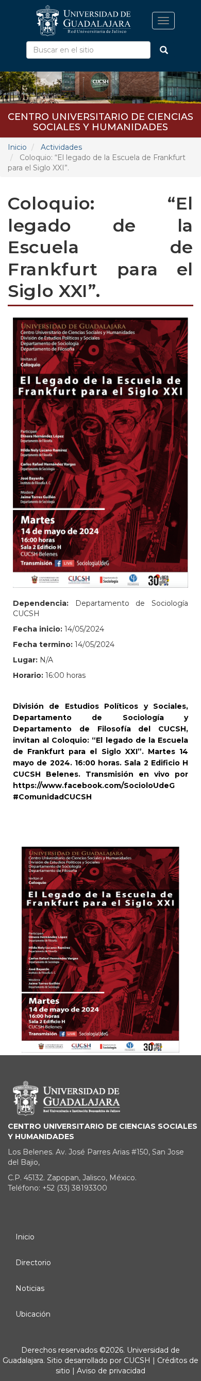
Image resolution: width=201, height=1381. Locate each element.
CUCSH (137, 1360)
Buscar (164, 50)
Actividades (61, 147)
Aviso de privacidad (110, 1370)
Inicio (17, 147)
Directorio (33, 1262)
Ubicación (33, 1314)
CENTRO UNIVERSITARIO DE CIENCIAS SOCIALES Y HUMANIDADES (100, 120)
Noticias (29, 1288)
